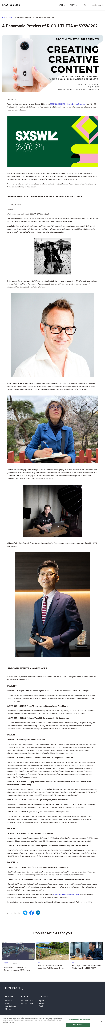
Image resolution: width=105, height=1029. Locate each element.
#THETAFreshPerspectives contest (66, 894)
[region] (52, 1022)
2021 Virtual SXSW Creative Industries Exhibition (67, 104)
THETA (7, 1003)
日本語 (40, 1006)
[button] (60, 5)
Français (41, 1003)
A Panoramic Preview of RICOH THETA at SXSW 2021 (34, 18)
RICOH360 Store (27, 1003)
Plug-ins (8, 1009)
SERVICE (8, 1001)
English (41, 1001)
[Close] (101, 1022)
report (10, 18)
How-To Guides (10, 1006)
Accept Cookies (78, 1025)
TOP (3, 18)
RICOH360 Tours (27, 1001)
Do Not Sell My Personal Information (78, 1019)
